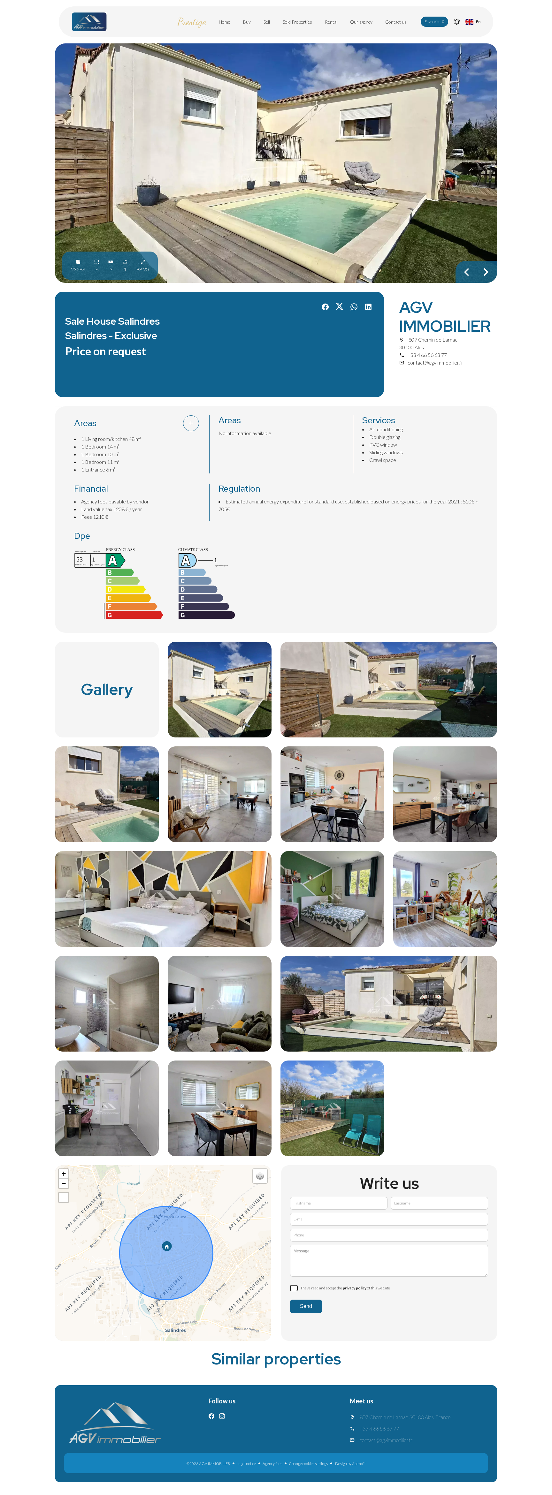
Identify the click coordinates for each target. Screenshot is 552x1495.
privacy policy (354, 1288)
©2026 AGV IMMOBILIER (208, 1463)
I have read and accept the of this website (345, 1288)
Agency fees (272, 1463)
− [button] (64, 1183)
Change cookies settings (308, 1463)
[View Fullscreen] (63, 1197)
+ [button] (64, 1174)
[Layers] (260, 1176)
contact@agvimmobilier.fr (435, 362)
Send (306, 1306)
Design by (349, 1463)
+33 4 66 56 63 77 (427, 355)
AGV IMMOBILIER (445, 316)
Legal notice (246, 1463)
